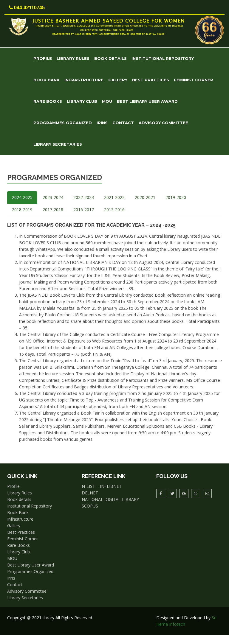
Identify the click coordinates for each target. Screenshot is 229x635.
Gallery (117, 79)
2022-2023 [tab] (83, 197)
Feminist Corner (193, 79)
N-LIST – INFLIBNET (102, 486)
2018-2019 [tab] (22, 209)
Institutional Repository (162, 58)
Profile (42, 58)
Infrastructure (83, 79)
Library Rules (73, 58)
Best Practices (150, 79)
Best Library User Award (147, 101)
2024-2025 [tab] (22, 197)
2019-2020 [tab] (175, 197)
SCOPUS (90, 506)
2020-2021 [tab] (145, 197)
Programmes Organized (62, 122)
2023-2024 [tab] (53, 197)
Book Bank (46, 79)
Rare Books (47, 101)
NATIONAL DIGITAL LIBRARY (110, 499)
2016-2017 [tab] (83, 209)
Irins (102, 122)
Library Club (82, 101)
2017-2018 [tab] (53, 209)
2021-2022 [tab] (114, 197)
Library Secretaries (57, 144)
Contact (123, 122)
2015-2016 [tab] (114, 209)
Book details (110, 58)
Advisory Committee (163, 122)
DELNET (90, 493)
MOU (107, 101)
